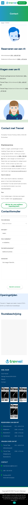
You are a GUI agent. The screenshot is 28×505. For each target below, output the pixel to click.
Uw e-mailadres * (6, 239)
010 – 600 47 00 (15, 55)
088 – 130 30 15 (16, 166)
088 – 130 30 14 (19, 436)
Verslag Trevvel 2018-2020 (8, 376)
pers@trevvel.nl (17, 198)
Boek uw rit (22, 3)
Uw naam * (4, 229)
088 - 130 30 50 (7, 470)
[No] (26, 499)
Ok (14, 502)
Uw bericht (4, 258)
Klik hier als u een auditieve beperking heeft (14, 205)
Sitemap (22, 491)
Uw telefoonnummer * (7, 248)
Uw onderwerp (5, 220)
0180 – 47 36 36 (22, 59)
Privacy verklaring (10, 493)
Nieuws (3, 379)
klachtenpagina (5, 188)
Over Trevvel (4, 373)
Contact (3, 382)
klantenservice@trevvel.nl (19, 171)
